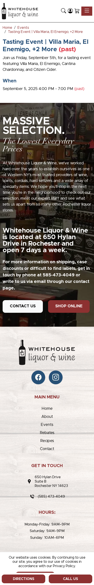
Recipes (47, 441)
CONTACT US (23, 306)
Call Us (70, 579)
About (47, 417)
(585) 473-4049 (51, 496)
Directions (23, 579)
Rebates (47, 433)
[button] (63, 11)
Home (47, 409)
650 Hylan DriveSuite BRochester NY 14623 (51, 481)
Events (47, 425)
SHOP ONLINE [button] (68, 306)
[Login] (70, 11)
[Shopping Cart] (77, 11)
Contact (47, 449)
